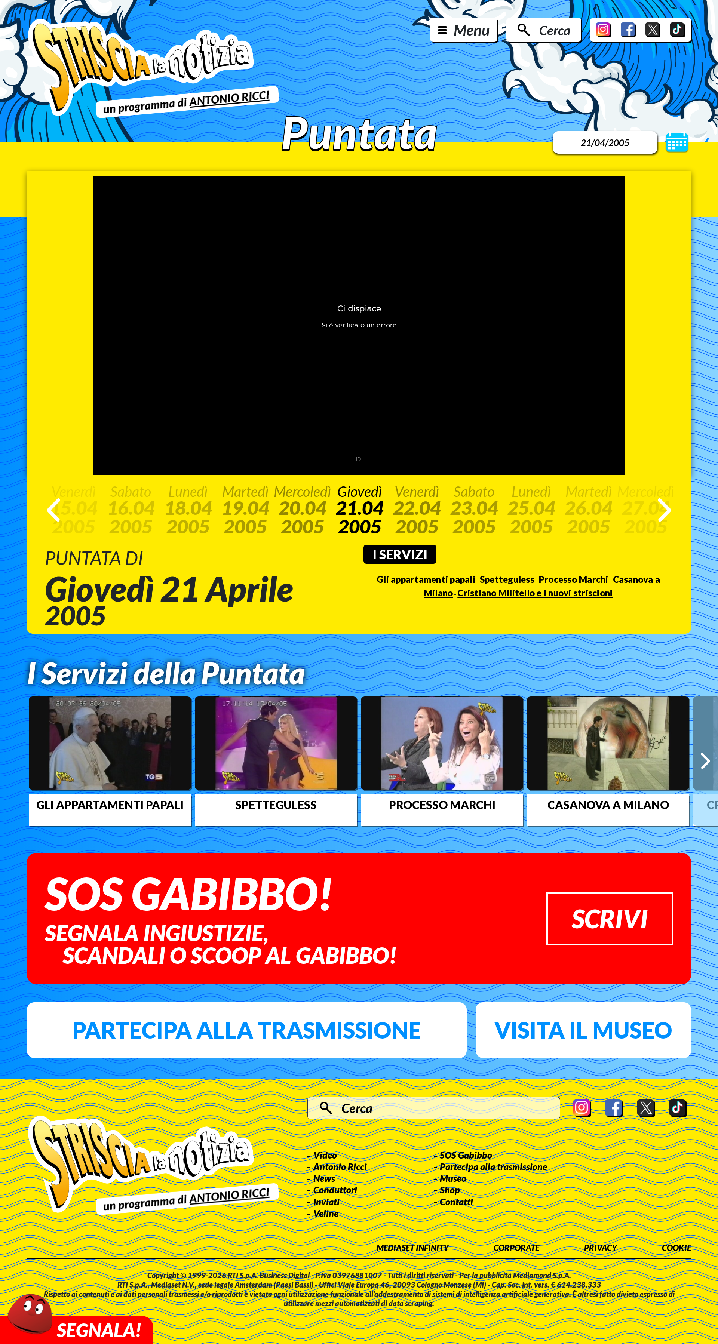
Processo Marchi (573, 579)
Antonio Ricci (340, 1166)
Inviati (326, 1201)
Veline (325, 1213)
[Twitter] (652, 29)
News (324, 1178)
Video (325, 1154)
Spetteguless (507, 579)
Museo (453, 1178)
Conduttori (335, 1189)
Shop (450, 1189)
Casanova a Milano (608, 804)
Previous (53, 510)
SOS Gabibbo (466, 1154)
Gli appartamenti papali (426, 579)
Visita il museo (583, 1030)
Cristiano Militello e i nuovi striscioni (535, 592)
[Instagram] (603, 29)
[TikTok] (677, 29)
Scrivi (610, 918)
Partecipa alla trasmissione (246, 1030)
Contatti (456, 1201)
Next (664, 510)
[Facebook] (628, 29)
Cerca (554, 30)
